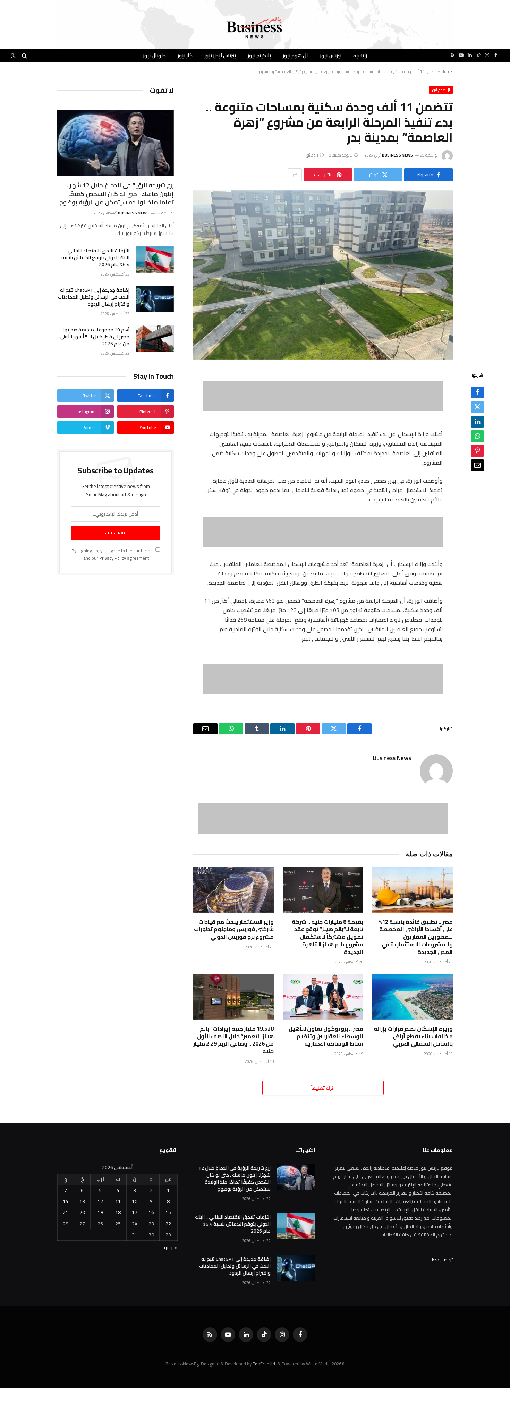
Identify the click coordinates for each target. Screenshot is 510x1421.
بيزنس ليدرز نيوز (220, 55)
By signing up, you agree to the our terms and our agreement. (112, 554)
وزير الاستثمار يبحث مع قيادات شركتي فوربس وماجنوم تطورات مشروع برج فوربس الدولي (234, 929)
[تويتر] (477, 407)
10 (134, 1201)
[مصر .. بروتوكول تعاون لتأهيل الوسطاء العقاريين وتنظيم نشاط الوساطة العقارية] (323, 997)
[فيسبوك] (477, 393)
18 (118, 1212)
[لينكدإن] (477, 422)
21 (65, 1212)
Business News (397, 155)
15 (168, 1212)
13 (82, 1201)
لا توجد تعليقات (341, 155)
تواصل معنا (442, 1259)
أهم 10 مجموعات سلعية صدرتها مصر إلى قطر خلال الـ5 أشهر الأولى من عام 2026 (94, 336)
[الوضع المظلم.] (13, 55)
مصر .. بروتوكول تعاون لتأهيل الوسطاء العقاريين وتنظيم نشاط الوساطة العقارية (326, 1036)
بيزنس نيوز (330, 55)
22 (168, 1223)
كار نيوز (185, 55)
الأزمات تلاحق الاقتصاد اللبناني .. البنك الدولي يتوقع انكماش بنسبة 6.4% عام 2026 (95, 257)
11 (118, 1201)
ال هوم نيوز (295, 55)
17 (134, 1212)
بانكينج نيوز (259, 55)
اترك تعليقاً (323, 1088)
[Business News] (255, 28)
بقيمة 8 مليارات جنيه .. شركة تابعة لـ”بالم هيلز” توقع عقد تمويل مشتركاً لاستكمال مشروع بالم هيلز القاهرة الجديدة (327, 937)
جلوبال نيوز (154, 55)
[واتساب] (477, 436)
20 (82, 1212)
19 (100, 1212)
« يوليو (171, 1247)
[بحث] (24, 55)
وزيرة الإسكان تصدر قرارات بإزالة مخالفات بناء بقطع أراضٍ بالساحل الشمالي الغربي (413, 1036)
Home (447, 71)
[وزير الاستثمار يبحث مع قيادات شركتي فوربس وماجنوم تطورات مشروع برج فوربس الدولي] (233, 890)
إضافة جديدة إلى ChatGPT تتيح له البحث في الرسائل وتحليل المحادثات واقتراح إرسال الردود (93, 297)
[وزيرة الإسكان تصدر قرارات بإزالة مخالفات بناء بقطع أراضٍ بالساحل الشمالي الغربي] (412, 997)
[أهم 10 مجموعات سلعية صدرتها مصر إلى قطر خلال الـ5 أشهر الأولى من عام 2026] (155, 338)
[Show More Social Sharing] (295, 174)
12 (100, 1201)
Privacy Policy (112, 558)
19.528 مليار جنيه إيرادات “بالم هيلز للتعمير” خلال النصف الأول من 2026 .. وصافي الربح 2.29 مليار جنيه (233, 1040)
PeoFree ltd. (264, 1364)
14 (65, 1201)
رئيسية (360, 55)
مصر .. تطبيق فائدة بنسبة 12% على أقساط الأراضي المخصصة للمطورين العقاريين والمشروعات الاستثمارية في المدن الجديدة (416, 937)
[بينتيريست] (477, 451)
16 (151, 1212)
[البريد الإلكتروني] (477, 466)
